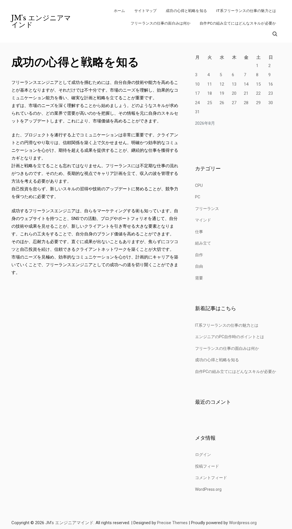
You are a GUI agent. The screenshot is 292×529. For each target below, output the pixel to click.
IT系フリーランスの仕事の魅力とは (246, 11)
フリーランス (207, 208)
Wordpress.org (243, 522)
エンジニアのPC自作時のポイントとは (229, 336)
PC (197, 197)
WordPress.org (208, 489)
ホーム (119, 11)
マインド (203, 220)
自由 (199, 266)
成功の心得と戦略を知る (186, 11)
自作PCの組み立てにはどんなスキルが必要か (238, 23)
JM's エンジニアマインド (41, 21)
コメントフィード (211, 477)
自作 (199, 255)
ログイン (203, 454)
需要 (199, 278)
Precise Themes (172, 522)
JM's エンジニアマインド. (69, 522)
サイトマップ (145, 11)
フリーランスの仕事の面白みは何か (160, 23)
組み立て (203, 243)
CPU (199, 185)
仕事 (199, 231)
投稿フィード (207, 466)
